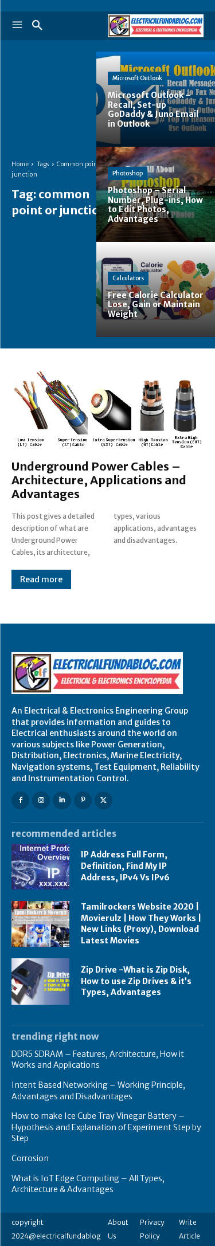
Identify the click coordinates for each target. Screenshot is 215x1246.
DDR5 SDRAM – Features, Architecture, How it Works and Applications (97, 1060)
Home (20, 164)
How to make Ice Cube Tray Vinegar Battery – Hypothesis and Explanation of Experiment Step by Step (106, 1127)
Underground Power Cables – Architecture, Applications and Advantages (98, 480)
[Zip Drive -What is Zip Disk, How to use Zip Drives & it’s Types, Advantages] (40, 981)
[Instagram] (41, 800)
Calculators (128, 278)
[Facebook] (20, 800)
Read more (41, 579)
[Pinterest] (83, 800)
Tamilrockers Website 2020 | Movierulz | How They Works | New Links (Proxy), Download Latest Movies (141, 924)
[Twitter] (103, 800)
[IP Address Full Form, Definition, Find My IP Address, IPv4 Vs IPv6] (40, 867)
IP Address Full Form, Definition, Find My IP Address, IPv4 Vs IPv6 (125, 865)
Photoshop (127, 173)
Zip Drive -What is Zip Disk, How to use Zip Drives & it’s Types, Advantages (136, 981)
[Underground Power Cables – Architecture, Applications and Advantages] (107, 409)
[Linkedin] (62, 800)
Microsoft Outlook (137, 78)
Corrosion (30, 1158)
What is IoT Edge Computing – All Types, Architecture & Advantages (88, 1184)
